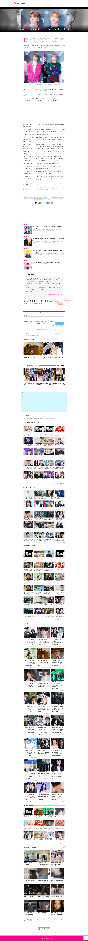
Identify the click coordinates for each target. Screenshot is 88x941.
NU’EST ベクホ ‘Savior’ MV (44, 896)
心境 (30, 335)
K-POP (36, 334)
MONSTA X (53, 45)
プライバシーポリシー (75, 932)
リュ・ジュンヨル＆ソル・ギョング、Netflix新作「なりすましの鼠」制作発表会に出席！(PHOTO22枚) (57, 708)
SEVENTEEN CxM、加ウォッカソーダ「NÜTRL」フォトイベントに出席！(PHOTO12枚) (43, 731)
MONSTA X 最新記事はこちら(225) (55, 294)
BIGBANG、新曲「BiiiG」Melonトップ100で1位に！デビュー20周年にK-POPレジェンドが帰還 (43, 708)
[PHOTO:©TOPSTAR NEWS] (43, 632)
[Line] (39, 203)
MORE (61, 847)
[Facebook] (44, 203)
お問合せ (33, 932)
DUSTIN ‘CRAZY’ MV (28, 896)
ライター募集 (54, 932)
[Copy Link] (51, 203)
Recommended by (57, 483)
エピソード (49, 334)
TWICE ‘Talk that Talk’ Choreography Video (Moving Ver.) (56, 864)
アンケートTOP (60, 365)
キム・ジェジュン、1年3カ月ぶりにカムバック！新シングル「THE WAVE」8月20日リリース (57, 775)
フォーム (45, 199)
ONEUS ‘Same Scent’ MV (57, 880)
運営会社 (30, 920)
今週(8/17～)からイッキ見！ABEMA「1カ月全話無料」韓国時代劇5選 (43, 752)
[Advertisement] (44, 113)
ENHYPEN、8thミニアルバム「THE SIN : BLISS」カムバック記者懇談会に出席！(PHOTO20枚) (57, 685)
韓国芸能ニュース (29, 334)
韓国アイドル (36, 335)
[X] (36, 203)
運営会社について (13, 932)
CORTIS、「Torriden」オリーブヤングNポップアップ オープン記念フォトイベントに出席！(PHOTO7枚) (30, 775)
